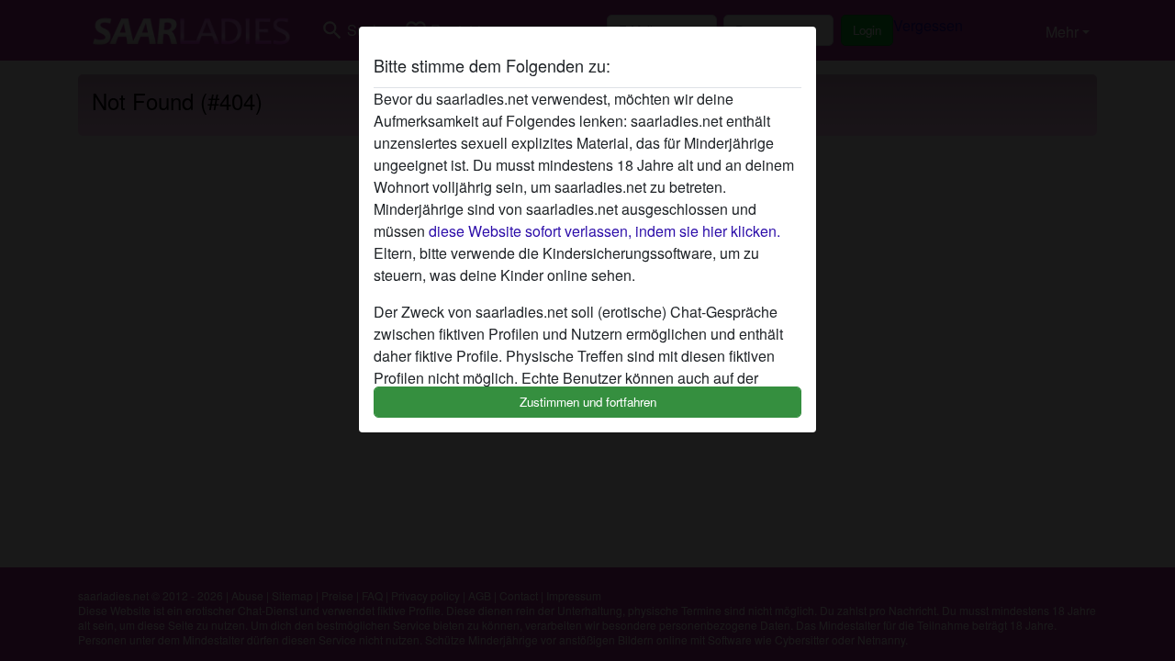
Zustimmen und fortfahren (588, 401)
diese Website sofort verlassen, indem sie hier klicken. (604, 230)
